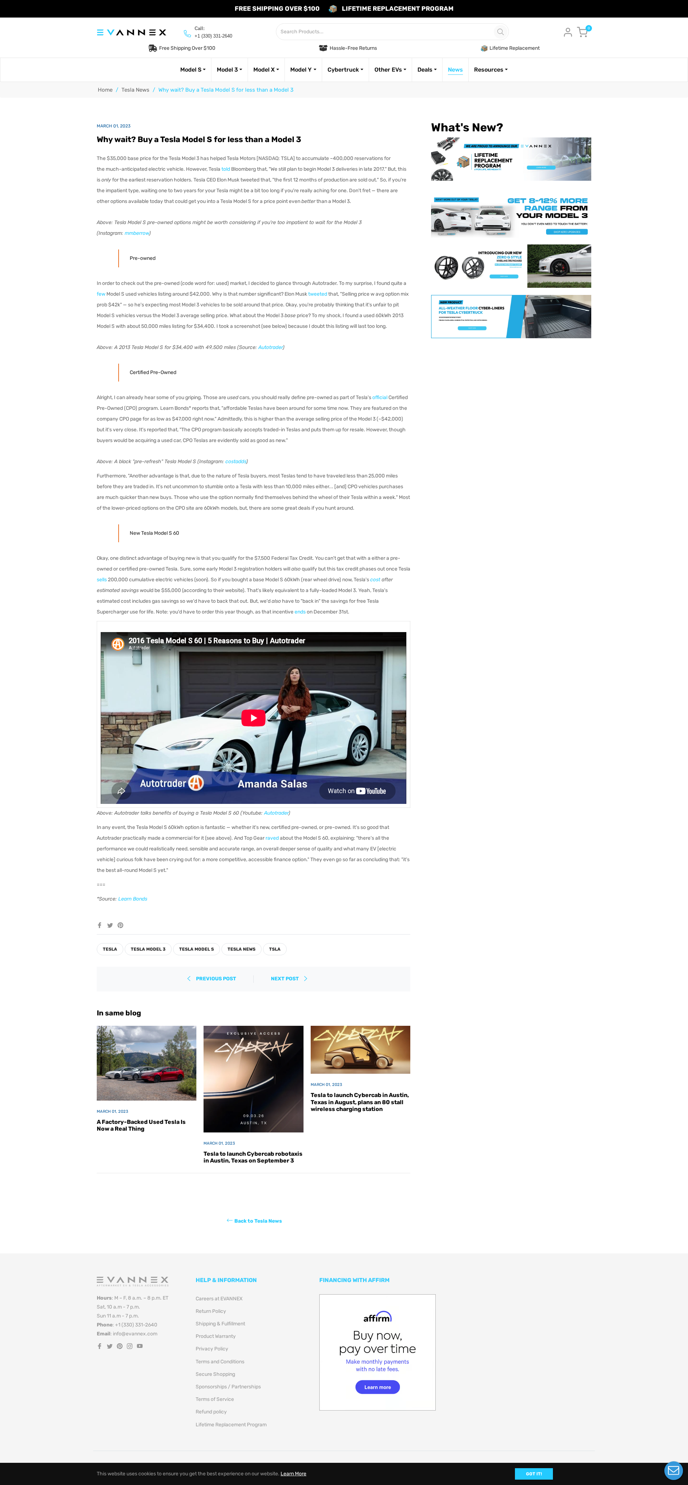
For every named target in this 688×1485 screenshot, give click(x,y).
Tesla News (135, 90)
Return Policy (211, 1311)
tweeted (317, 294)
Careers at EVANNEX (219, 1299)
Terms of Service (215, 1399)
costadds (235, 461)
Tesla (110, 949)
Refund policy (211, 1412)
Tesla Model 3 (148, 949)
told (225, 169)
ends (300, 612)
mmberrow (137, 233)
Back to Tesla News (258, 1221)
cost (375, 580)
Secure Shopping (215, 1374)
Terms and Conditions (220, 1362)
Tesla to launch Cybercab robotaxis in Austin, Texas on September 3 (253, 1157)
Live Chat (673, 1470)
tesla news (241, 949)
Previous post (216, 979)
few (101, 294)
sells (102, 580)
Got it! (534, 1473)
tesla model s (196, 949)
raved (272, 838)
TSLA (275, 949)
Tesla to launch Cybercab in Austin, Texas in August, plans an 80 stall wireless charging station (360, 1102)
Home (105, 90)
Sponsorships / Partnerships (228, 1387)
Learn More (293, 1474)
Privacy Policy (212, 1349)
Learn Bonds (132, 899)
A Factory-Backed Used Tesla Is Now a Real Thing (141, 1125)
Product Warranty (216, 1336)
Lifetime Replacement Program (231, 1425)
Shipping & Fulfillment (220, 1324)
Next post (285, 979)
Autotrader (270, 347)
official (379, 397)
